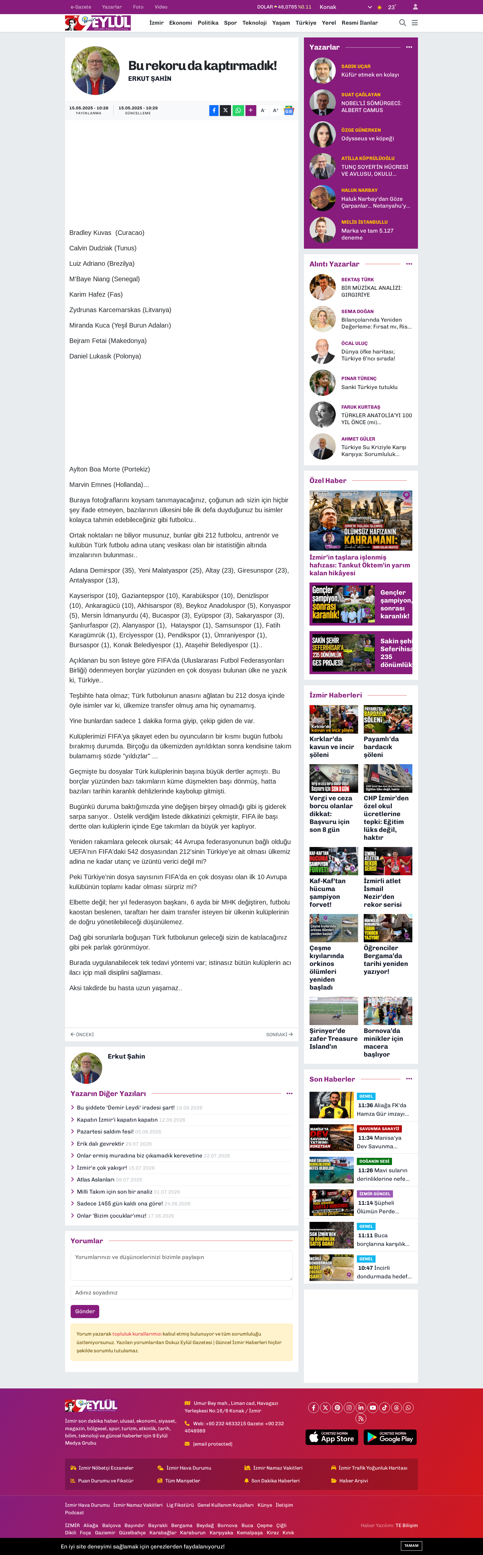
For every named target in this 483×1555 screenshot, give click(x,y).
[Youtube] (372, 1407)
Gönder (85, 1311)
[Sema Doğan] (323, 318)
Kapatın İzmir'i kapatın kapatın (118, 1119)
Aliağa (90, 1525)
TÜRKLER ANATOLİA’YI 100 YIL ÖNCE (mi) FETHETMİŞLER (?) (376, 419)
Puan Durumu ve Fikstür (105, 1481)
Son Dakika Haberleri (275, 1481)
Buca (247, 1525)
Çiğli (281, 1525)
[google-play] (390, 1437)
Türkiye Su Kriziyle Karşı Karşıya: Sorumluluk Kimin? (373, 451)
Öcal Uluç (354, 343)
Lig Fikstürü (180, 1505)
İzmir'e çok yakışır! (102, 1167)
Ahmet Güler (358, 439)
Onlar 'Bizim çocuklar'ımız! (112, 1215)
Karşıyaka (221, 1533)
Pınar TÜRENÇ (359, 378)
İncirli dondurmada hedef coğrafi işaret (382, 1273)
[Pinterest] (337, 1407)
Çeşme (264, 1525)
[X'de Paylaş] (225, 110)
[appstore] (331, 1437)
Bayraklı (158, 1525)
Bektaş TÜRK (357, 280)
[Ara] (403, 23)
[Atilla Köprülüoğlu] (323, 165)
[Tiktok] (384, 1407)
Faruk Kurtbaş (360, 407)
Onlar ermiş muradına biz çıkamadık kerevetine (140, 1155)
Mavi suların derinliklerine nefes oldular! (382, 1175)
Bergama (182, 1525)
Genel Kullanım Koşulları (225, 1505)
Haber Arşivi (353, 1481)
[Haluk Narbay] (323, 197)
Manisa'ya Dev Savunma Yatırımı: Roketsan (381, 1142)
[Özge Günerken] (323, 133)
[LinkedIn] (361, 1407)
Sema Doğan (357, 311)
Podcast (74, 1513)
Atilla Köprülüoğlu (368, 158)
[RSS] (361, 1418)
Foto (138, 7)
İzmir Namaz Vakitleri (278, 1468)
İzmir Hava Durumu (189, 1468)
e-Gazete (81, 7)
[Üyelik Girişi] (412, 7)
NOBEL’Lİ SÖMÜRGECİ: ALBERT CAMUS (371, 106)
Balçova (111, 1525)
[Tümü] (409, 47)
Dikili (70, 1533)
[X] (325, 1407)
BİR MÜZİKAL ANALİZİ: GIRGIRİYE (371, 291)
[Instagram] (349, 1407)
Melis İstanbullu (364, 222)
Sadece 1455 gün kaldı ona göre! (120, 1203)
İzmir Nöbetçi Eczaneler (106, 1468)
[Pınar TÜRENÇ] (323, 382)
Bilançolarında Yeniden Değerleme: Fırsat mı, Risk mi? (375, 323)
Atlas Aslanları (96, 1179)
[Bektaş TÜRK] (323, 287)
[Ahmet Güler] (323, 446)
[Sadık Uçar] (323, 70)
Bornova (228, 1525)
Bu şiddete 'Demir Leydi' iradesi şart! (126, 1107)
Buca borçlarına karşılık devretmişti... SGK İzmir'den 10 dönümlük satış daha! (381, 1240)
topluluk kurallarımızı (137, 1334)
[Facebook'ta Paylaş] (213, 110)
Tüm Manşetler (182, 1481)
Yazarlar (112, 7)
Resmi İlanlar (360, 22)
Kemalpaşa (250, 1533)
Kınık (288, 1533)
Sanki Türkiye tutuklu (369, 387)
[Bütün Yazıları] (290, 1093)
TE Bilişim (407, 1525)
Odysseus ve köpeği (367, 138)
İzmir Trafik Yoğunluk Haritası (373, 1468)
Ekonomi (180, 22)
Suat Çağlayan (360, 95)
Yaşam (281, 22)
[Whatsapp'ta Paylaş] (238, 110)
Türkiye (306, 22)
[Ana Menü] (415, 23)
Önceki (84, 1035)
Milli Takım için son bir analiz (115, 1191)
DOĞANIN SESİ (374, 1161)
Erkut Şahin (150, 78)
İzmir (157, 22)
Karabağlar (163, 1533)
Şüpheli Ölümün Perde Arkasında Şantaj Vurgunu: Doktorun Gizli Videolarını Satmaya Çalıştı (382, 1208)
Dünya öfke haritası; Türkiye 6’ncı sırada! (368, 355)
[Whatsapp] (408, 1407)
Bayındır (134, 1525)
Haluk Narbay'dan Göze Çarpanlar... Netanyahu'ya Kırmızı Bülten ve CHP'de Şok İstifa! (375, 202)
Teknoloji (254, 22)
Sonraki (277, 1035)
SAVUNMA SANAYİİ (379, 1128)
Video (161, 7)
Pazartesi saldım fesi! (106, 1131)
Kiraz (273, 1533)
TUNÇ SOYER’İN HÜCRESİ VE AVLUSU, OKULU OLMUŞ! (374, 171)
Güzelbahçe (132, 1533)
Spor (230, 22)
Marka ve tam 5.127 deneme (367, 234)
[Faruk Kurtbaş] (323, 414)
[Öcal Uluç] (323, 350)
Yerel (329, 22)
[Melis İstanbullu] (323, 229)
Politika (208, 22)
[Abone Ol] (288, 110)
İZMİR (72, 1525)
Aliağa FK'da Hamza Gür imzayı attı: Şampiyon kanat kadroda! (384, 1110)
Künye (265, 1505)
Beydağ (205, 1525)
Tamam (411, 1546)
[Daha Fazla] (250, 110)
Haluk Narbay (359, 190)
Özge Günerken (361, 130)
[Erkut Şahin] (95, 70)
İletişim (284, 1505)
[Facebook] (313, 1407)
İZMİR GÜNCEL (374, 1193)
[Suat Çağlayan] (323, 102)
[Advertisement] (189, 171)
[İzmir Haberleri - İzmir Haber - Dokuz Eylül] (98, 22)
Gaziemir (105, 1533)
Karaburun (193, 1533)
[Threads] (396, 1407)
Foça (85, 1533)
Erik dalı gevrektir (101, 1143)
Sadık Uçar (356, 66)
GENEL (366, 1096)
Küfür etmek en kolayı (370, 74)
